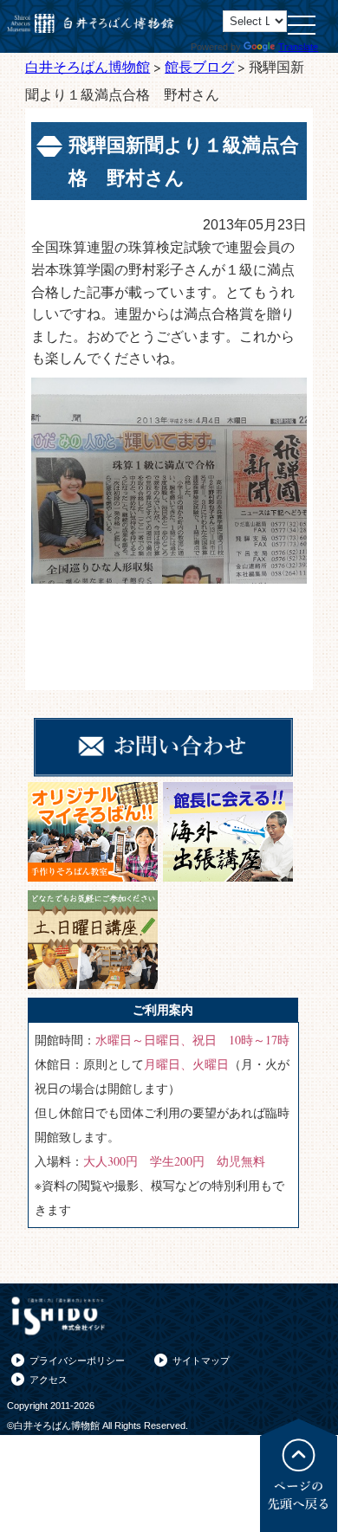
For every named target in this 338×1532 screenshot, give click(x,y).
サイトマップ (201, 1360)
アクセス (48, 1379)
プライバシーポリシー (77, 1360)
